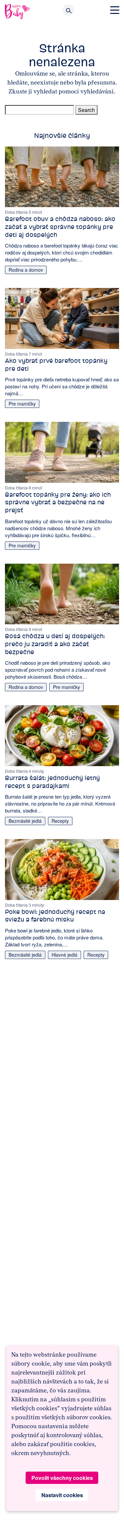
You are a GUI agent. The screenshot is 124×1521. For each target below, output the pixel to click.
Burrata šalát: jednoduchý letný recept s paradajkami (52, 782)
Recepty (60, 820)
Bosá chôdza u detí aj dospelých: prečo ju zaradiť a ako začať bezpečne (55, 644)
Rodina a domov (26, 269)
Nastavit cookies (62, 1495)
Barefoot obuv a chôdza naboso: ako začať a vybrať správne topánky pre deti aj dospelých (60, 227)
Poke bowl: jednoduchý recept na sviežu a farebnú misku (55, 916)
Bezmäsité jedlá (25, 820)
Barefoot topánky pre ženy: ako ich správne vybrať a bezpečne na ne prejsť (58, 502)
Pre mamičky (22, 403)
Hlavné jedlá (64, 954)
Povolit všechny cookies (62, 1478)
